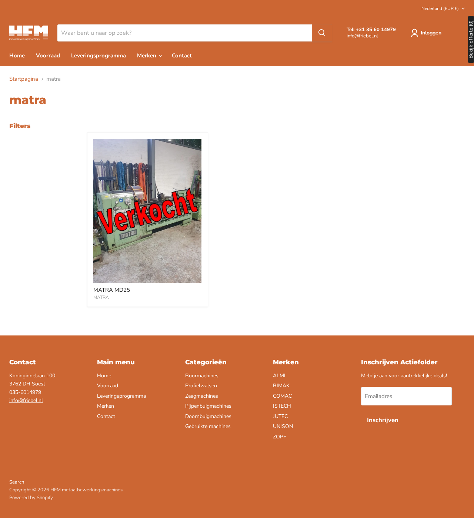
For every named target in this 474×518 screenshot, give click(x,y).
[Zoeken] (322, 32)
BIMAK (281, 385)
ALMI (279, 375)
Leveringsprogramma (98, 55)
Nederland (440, 8)
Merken (147, 55)
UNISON (283, 426)
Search (16, 482)
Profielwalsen (201, 385)
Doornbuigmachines (208, 416)
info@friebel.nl (26, 400)
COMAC (282, 396)
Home (17, 55)
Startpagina (23, 79)
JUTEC (280, 416)
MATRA (101, 297)
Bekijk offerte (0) (471, 39)
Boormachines (201, 375)
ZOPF (279, 436)
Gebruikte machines (208, 426)
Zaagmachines (201, 396)
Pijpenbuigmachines (208, 406)
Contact (182, 55)
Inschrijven (382, 420)
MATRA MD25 (111, 290)
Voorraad (48, 55)
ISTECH (282, 406)
